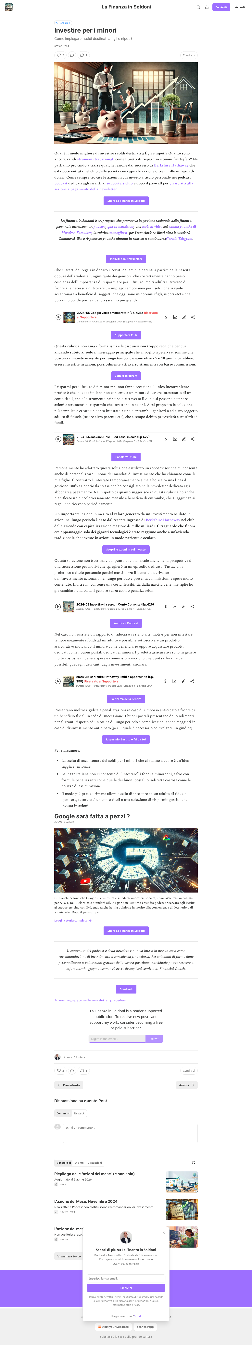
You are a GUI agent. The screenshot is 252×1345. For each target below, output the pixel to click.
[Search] (198, 7)
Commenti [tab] (63, 1113)
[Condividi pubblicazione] (207, 7)
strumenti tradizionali (96, 159)
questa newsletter (120, 227)
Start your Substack (115, 1327)
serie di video (152, 227)
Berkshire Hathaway (171, 165)
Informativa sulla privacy (126, 1305)
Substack (106, 1336)
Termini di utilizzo (123, 1297)
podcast (60, 183)
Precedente (71, 1085)
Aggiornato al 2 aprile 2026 (73, 1179)
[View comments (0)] (72, 55)
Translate (63, 22)
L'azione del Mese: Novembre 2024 (86, 1201)
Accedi (240, 7)
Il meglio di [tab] (64, 1163)
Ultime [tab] (79, 1163)
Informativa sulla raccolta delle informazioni (123, 1301)
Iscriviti (221, 7)
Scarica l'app (145, 1327)
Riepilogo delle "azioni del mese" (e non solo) (94, 1174)
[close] (164, 1232)
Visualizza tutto (69, 1256)
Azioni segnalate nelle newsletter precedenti (91, 1000)
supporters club (120, 183)
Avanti (184, 1085)
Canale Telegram (179, 239)
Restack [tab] (79, 1113)
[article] (126, 1182)
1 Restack (79, 1057)
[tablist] (70, 1113)
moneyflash (118, 233)
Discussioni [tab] (95, 1163)
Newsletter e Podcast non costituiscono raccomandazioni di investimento (103, 1207)
